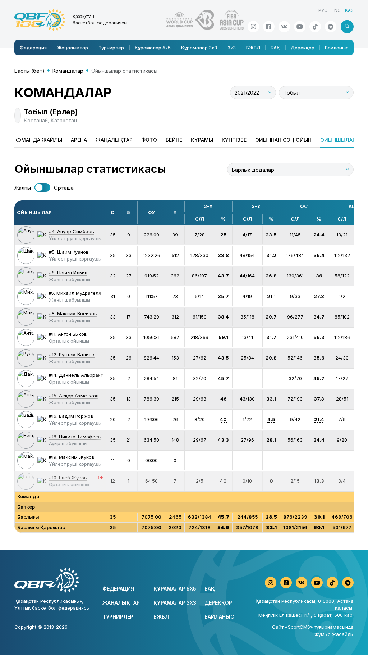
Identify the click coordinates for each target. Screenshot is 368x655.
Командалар (67, 71)
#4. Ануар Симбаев (71, 231)
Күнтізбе (234, 140)
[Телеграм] (330, 26)
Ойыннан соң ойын (283, 140)
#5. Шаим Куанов (69, 252)
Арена (79, 140)
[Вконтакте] (284, 26)
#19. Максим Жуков (72, 457)
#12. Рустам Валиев (72, 354)
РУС (322, 10)
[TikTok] (315, 26)
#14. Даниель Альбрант (76, 375)
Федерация (33, 47)
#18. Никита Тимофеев (75, 436)
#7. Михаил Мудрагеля (75, 293)
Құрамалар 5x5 (153, 47)
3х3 (231, 47)
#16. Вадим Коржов (71, 416)
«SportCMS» (299, 627)
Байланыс (337, 47)
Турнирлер (111, 47)
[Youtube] (299, 26)
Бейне (174, 140)
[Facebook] (269, 26)
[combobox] (253, 92)
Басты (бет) (29, 71)
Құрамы (202, 140)
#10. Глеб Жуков (68, 477)
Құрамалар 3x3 (199, 47)
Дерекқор (302, 47)
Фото (149, 140)
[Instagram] (253, 26)
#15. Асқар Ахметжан (73, 395)
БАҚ (275, 47)
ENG (336, 10)
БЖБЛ (253, 47)
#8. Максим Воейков (73, 313)
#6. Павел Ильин (68, 272)
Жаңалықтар (72, 47)
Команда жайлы (38, 140)
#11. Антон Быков (68, 334)
